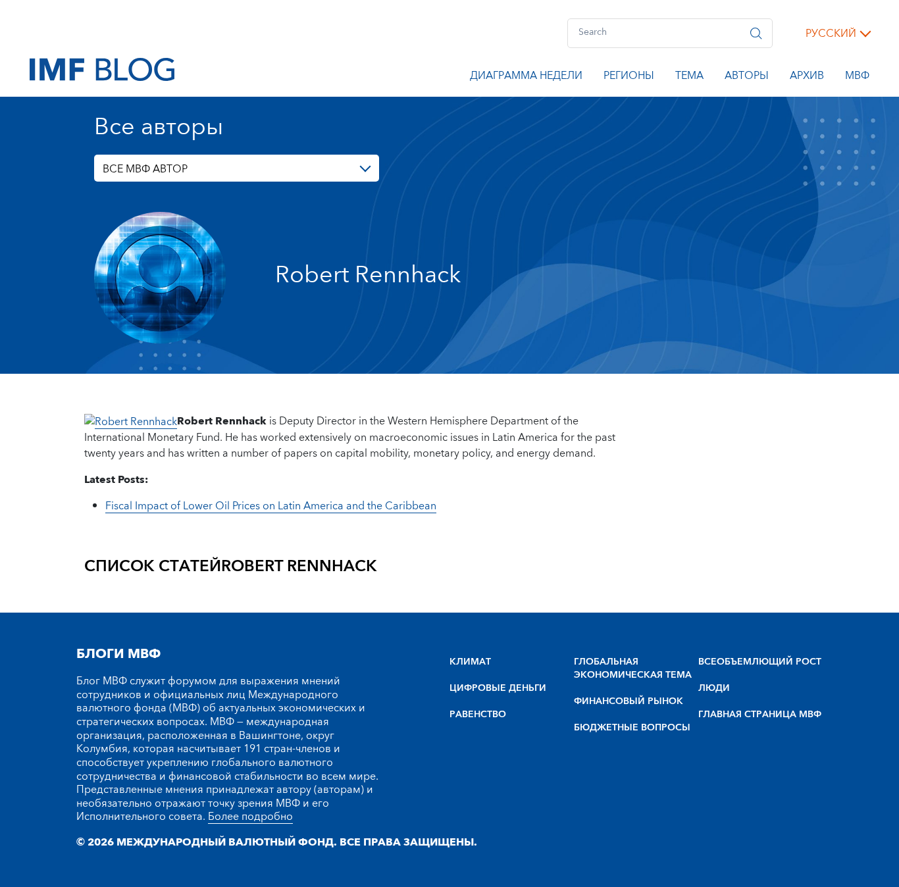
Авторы (747, 77)
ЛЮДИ (714, 688)
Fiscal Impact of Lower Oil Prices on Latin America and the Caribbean (270, 506)
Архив (807, 77)
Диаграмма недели (526, 77)
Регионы (629, 77)
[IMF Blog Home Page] (102, 68)
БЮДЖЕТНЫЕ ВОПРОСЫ (632, 727)
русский (831, 33)
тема (689, 77)
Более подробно (250, 816)
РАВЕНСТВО (478, 714)
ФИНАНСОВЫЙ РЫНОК (628, 701)
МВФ (857, 77)
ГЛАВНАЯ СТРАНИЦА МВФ (759, 714)
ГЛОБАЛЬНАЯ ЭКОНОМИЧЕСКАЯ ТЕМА (633, 668)
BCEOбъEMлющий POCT (759, 662)
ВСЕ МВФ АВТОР (145, 169)
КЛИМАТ (470, 662)
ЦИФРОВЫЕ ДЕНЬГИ (498, 688)
